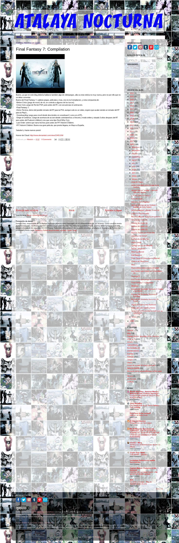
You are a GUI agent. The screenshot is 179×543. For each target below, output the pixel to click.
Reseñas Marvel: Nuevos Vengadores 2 (146, 217)
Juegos (130, 360)
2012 (132, 125)
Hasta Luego (136, 242)
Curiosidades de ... (134, 348)
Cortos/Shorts (132, 345)
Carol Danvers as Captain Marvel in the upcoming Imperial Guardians (143, 473)
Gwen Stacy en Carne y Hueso (143, 308)
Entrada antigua (113, 210)
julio (133, 163)
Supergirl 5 (135, 276)
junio (134, 166)
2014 (132, 119)
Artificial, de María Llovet (138, 415)
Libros (129, 362)
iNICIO (19, 37)
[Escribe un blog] (62, 139)
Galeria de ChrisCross (139, 261)
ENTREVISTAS (133, 351)
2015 (132, 116)
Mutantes (135, 286)
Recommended (135, 462)
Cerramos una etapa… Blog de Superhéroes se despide (140, 483)
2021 (132, 96)
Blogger (97, 537)
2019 (132, 103)
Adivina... (130, 330)
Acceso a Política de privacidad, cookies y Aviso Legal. (56, 230)
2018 (132, 106)
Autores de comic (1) (139, 229)
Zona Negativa (136, 403)
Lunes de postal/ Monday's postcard (141, 365)
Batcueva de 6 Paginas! (140, 202)
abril (134, 173)
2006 (132, 144)
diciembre (136, 147)
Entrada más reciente (27, 210)
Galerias (130, 357)
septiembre (136, 157)
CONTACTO (30, 37)
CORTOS (83, 37)
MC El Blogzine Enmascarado (142, 429)
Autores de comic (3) (139, 223)
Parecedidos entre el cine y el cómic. (145, 268)
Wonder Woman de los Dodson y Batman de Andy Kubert (144, 206)
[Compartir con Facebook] (66, 139)
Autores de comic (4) (139, 220)
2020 (132, 99)
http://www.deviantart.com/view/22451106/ (46, 135)
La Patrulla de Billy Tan (140, 239)
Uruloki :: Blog (136, 443)
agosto (135, 160)
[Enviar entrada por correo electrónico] (55, 139)
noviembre (136, 150)
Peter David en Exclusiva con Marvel (145, 258)
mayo (134, 170)
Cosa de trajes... (137, 182)
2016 (132, 112)
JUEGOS (119, 37)
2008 (132, 138)
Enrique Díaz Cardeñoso (44, 512)
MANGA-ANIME (68, 37)
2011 (132, 128)
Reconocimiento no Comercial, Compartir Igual (116, 512)
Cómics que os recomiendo (141, 245)
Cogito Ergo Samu (137, 452)
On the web (131, 379)
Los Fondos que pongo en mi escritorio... (147, 279)
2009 (132, 135)
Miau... (134, 265)
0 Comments (46, 139)
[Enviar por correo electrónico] (59, 139)
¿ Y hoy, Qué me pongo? (141, 195)
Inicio (71, 210)
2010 (132, 131)
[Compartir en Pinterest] (69, 139)
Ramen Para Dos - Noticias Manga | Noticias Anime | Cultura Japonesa (144, 392)
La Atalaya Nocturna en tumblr (142, 460)
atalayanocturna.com (47, 514)
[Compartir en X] (64, 139)
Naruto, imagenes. (138, 249)
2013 (132, 122)
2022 (132, 93)
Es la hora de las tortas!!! (140, 413)
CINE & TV (95, 37)
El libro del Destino (138, 421)
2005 (132, 321)
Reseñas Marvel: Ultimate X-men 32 (145, 210)
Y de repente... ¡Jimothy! (138, 454)
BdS (131, 480)
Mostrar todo (159, 488)
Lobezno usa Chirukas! (140, 213)
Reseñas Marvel (137, 252)
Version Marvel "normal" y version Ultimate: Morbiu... (144, 191)
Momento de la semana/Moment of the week (144, 371)
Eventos (130, 354)
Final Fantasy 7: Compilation (142, 283)
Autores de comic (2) (139, 226)
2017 (132, 109)
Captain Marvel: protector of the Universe (143, 336)
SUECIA (130, 382)
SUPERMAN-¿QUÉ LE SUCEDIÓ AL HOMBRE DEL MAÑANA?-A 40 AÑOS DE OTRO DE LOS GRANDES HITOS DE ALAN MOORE (145, 434)
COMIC (55, 37)
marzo (134, 176)
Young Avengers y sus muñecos (143, 305)
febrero (135, 179)
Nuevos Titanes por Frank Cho (143, 233)
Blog (129, 333)
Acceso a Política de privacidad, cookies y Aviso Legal (34, 522)
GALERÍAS (107, 37)
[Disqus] (69, 173)
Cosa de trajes (137, 199)
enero (134, 317)
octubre (135, 153)
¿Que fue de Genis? (139, 236)
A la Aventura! (136, 255)
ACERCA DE (44, 37)
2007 (132, 141)
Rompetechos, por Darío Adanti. (141, 423)
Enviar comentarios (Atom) (37, 215)
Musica (130, 376)
